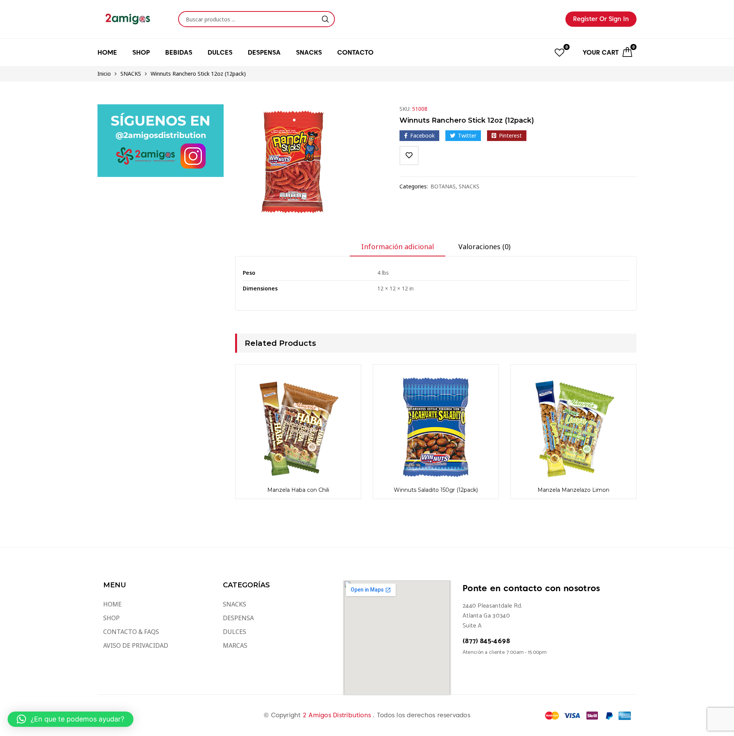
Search (325, 19)
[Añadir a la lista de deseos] (409, 155)
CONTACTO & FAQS (131, 631)
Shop (141, 52)
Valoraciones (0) (484, 246)
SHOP (111, 618)
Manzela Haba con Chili (298, 489)
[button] (70, 719)
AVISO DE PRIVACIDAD (135, 645)
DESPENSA (238, 618)
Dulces (220, 52)
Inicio (104, 73)
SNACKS (130, 73)
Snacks (309, 52)
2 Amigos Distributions (338, 715)
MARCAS (235, 645)
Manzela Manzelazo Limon (573, 489)
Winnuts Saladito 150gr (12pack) (436, 489)
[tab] (397, 249)
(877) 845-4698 (486, 641)
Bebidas (178, 52)
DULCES (234, 631)
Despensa (264, 52)
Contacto (355, 52)
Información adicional (397, 246)
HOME (107, 52)
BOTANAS (443, 186)
